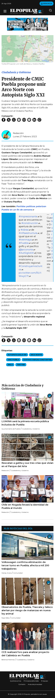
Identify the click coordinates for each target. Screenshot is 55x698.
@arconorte (26, 249)
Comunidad (18, 573)
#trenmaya (25, 239)
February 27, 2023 (52, 236)
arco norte (36, 355)
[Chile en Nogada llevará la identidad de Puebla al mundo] (27, 488)
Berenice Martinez (8, 660)
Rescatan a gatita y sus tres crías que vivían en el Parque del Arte (27, 465)
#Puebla (24, 243)
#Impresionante (28, 216)
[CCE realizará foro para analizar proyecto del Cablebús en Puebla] (27, 636)
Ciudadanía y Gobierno (16, 72)
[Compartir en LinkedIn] (34, 120)
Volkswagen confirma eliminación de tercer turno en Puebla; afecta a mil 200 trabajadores (25, 565)
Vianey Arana (7, 573)
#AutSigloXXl (26, 253)
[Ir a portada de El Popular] (26, 11)
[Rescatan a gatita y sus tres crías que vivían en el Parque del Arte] (27, 447)
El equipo (44, 681)
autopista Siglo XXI (17, 355)
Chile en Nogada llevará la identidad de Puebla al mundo (25, 506)
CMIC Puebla (13, 360)
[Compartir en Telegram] (19, 120)
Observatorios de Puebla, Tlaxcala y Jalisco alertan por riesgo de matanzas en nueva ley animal (27, 610)
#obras (25, 229)
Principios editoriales (31, 681)
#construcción (29, 223)
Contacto (21, 684)
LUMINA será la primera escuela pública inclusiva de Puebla (25, 423)
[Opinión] (27, 24)
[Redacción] (6, 135)
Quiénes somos (15, 681)
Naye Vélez (5, 618)
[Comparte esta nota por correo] (24, 120)
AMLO (10, 365)
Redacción (18, 133)
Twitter (21, 365)
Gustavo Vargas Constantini (37, 360)
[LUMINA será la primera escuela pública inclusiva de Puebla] (27, 405)
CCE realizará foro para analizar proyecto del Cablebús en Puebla (25, 654)
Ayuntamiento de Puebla (11, 429)
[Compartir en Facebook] (4, 120)
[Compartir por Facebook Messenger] (29, 120)
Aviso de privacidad (35, 684)
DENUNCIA (47, 3)
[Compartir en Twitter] (9, 120)
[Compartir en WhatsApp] (14, 120)
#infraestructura (28, 233)
